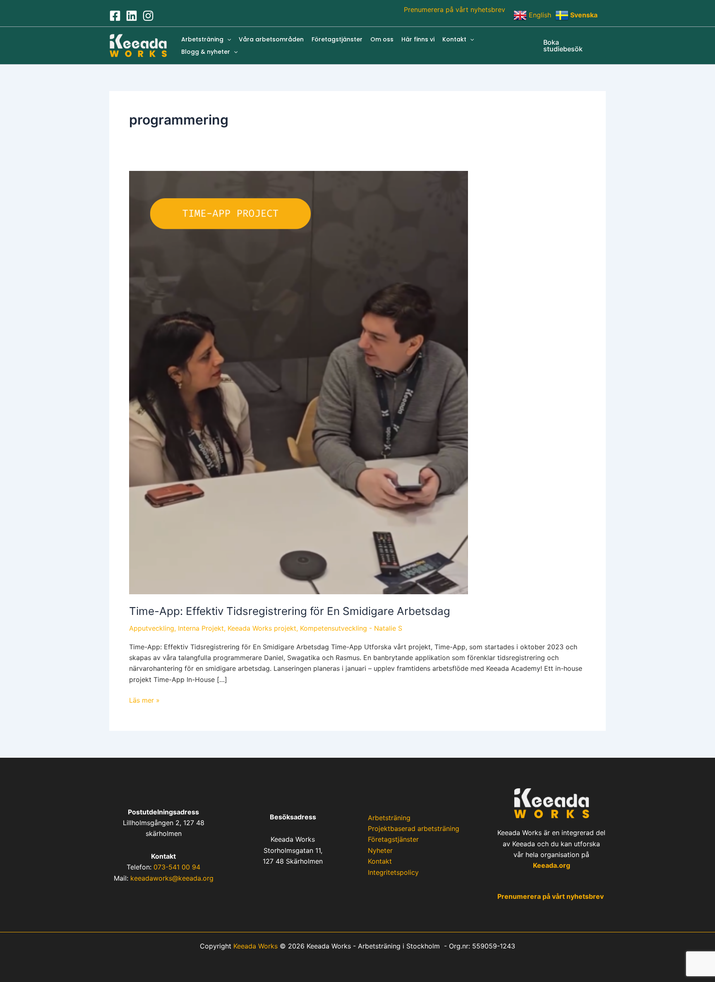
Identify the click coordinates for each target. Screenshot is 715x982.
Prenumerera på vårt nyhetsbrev (454, 9)
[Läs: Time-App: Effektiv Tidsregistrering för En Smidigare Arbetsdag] (298, 382)
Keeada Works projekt (262, 628)
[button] (227, 39)
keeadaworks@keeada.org (172, 878)
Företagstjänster (337, 39)
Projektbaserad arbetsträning (413, 828)
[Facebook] (115, 16)
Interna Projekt (201, 628)
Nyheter (380, 850)
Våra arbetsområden (271, 39)
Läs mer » (144, 699)
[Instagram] (148, 16)
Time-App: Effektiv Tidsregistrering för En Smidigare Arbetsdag (289, 611)
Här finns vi (417, 39)
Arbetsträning (202, 39)
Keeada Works (255, 946)
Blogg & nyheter (205, 52)
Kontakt (454, 39)
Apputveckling (151, 628)
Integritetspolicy (393, 872)
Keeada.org (551, 865)
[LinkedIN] (131, 16)
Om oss (381, 39)
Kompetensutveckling (333, 628)
